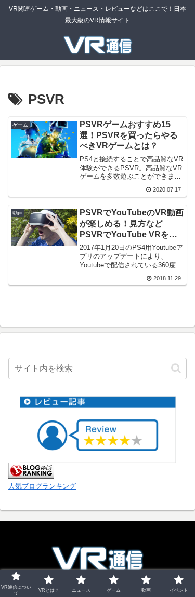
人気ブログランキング (42, 486)
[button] (176, 368)
